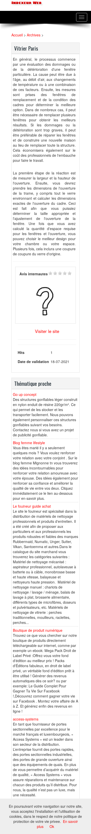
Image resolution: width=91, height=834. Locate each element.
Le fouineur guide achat (32, 506)
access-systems (25, 719)
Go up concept (24, 394)
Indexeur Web (25, 3)
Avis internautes (33, 273)
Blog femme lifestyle (29, 442)
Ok (52, 826)
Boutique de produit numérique (37, 630)
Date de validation (33, 361)
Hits (21, 352)
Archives (33, 34)
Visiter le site (47, 331)
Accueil (17, 34)
